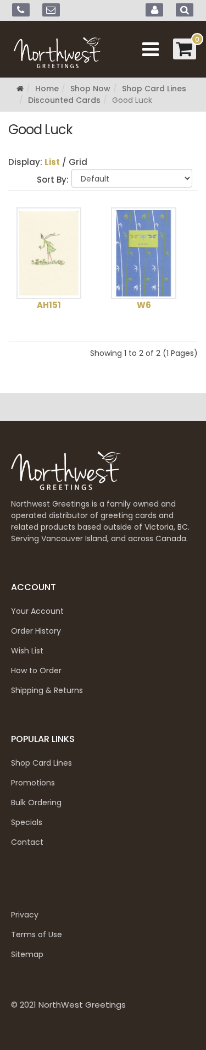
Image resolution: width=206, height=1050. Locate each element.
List (52, 162)
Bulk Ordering (36, 802)
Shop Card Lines (154, 88)
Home (47, 88)
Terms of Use (36, 934)
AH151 (49, 305)
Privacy (24, 914)
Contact (27, 842)
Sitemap (27, 954)
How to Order (36, 670)
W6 (144, 305)
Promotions (33, 782)
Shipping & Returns (47, 690)
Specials (26, 822)
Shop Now (90, 88)
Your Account (37, 611)
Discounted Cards (64, 100)
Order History (36, 630)
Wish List (27, 650)
